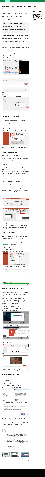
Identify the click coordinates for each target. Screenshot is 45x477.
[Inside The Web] (7, 1)
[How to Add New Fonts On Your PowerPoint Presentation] (15, 454)
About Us (20, 471)
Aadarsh (8, 429)
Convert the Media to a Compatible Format (36, 15)
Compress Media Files (36, 19)
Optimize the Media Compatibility (37, 16)
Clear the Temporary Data (37, 17)
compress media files (6, 244)
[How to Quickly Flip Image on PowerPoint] (6, 454)
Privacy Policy (26, 471)
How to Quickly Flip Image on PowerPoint (5, 459)
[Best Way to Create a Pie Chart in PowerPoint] (25, 454)
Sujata (8, 457)
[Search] (43, 1)
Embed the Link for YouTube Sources (37, 21)
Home (17, 471)
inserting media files (7, 24)
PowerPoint (3, 457)
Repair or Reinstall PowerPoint (37, 22)
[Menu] (1, 1)
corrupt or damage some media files (21, 157)
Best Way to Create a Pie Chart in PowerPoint (25, 460)
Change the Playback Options (37, 18)
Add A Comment (15, 464)
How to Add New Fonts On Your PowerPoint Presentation (15, 460)
